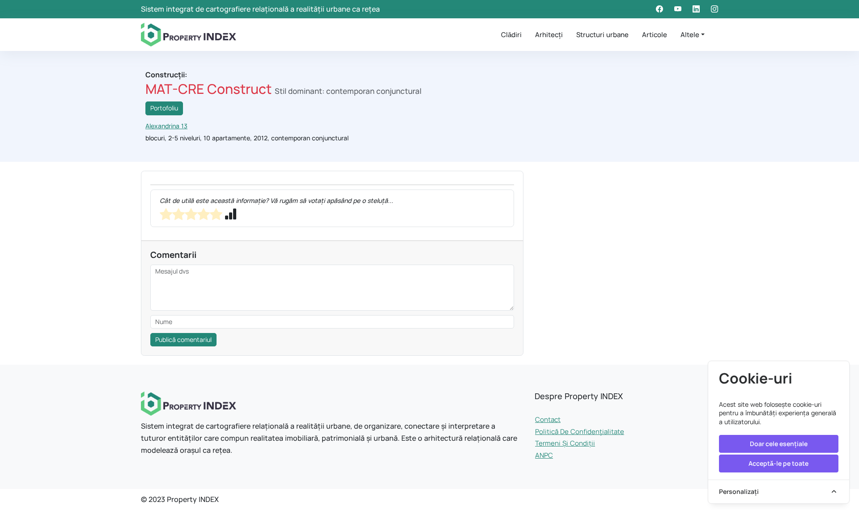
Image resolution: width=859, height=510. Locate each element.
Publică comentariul (183, 339)
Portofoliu (164, 108)
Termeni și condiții (565, 443)
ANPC (544, 455)
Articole (654, 34)
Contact (548, 419)
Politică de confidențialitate (579, 431)
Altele (689, 34)
